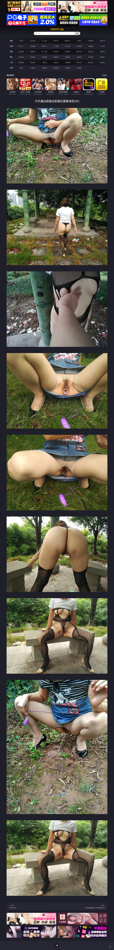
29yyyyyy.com (57, 29)
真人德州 (32, 41)
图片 (11, 57)
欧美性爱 (56, 52)
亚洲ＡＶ (21, 46)
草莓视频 (44, 68)
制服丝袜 (67, 52)
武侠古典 (56, 62)
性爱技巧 (102, 62)
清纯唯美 (79, 57)
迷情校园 (67, 62)
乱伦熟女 (90, 52)
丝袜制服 (79, 46)
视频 (11, 46)
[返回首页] (110, 946)
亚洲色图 (32, 57)
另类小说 (79, 62)
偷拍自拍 (32, 52)
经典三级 (79, 52)
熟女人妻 (67, 46)
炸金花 (79, 41)
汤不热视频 (56, 68)
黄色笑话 (90, 62)
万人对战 (44, 41)
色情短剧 (79, 68)
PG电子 (21, 41)
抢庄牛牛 (102, 41)
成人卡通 (44, 52)
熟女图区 (90, 57)
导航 (11, 68)
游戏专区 (56, 41)
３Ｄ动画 (56, 46)
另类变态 (102, 52)
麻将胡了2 (67, 41)
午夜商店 (32, 68)
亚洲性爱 (21, 52)
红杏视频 (67, 68)
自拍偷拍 (32, 46)
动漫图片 (56, 57)
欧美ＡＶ (44, 46)
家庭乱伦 (32, 62)
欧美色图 (44, 57)
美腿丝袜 (67, 57)
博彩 (11, 41)
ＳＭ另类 (102, 46)
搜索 (77, 33)
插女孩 (21, 68)
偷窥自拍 (21, 57)
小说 (11, 62)
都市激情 (21, 62)
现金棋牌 (90, 41)
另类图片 (102, 57)
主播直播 (90, 46)
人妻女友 (44, 62)
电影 (11, 52)
